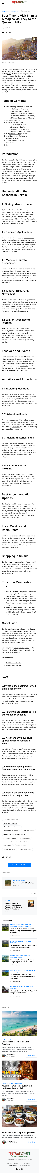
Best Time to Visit (15, 924)
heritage (24, 511)
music (31, 364)
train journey (32, 810)
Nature (14, 131)
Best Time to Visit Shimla (10, 823)
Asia (3, 11)
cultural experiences (27, 640)
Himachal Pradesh (10, 11)
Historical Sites (23, 129)
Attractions (19, 122)
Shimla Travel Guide (21, 842)
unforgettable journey (21, 648)
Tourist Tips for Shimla (25, 849)
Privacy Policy (26, 1163)
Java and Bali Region (25, 1039)
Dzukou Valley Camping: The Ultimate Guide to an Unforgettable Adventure (22, 976)
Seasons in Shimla (20, 834)
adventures (16, 427)
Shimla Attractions (25, 838)
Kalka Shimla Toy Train (14, 665)
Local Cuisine (10, 136)
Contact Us (17, 1163)
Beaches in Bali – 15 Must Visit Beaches (15, 1043)
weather (33, 219)
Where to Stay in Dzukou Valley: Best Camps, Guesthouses (23, 992)
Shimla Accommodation (10, 838)
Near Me (23, 986)
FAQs (7, 145)
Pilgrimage (18, 1083)
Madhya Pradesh (10, 1083)
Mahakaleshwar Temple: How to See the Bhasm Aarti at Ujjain (18, 1087)
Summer (15, 111)
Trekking (28, 131)
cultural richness (15, 359)
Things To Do (13, 926)
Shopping (9, 138)
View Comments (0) (18, 865)
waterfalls (13, 273)
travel (4, 282)
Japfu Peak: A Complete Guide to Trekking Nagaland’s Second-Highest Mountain (23, 930)
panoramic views (20, 483)
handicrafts (24, 366)
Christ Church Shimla (13, 663)
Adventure (16, 127)
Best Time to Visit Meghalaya (23, 883)
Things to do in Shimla (9, 849)
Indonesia (7, 1039)
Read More (31, 1055)
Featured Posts (14, 955)
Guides (22, 924)
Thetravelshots (10, 1054)
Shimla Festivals (8, 842)
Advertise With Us (13, 1165)
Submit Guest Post (25, 1165)
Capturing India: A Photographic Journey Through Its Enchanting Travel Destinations (13, 906)
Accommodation (15, 134)
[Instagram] (22, 1169)
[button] (3, 3)
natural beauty (7, 78)
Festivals (9, 120)
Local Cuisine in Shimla (28, 830)
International (15, 1039)
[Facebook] (17, 1169)
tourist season (29, 238)
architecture (23, 78)
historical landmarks (21, 445)
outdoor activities (20, 219)
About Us (9, 1163)
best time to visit (30, 81)
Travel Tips (28, 926)
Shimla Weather (8, 845)
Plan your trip (23, 592)
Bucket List (13, 941)
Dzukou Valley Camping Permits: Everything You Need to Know (22, 961)
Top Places (21, 926)
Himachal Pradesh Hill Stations (12, 827)
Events (17, 120)
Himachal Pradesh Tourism (11, 830)
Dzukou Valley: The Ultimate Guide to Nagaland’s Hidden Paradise (23, 946)
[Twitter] (19, 1169)
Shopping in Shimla (21, 845)
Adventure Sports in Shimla (11, 819)
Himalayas (17, 429)
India (17, 11)
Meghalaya (22, 880)
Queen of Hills (7, 834)
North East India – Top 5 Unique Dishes (19, 1132)
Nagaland (28, 924)
